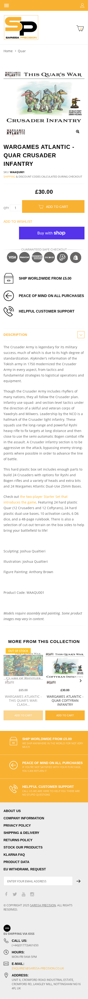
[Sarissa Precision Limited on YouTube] (23, 894)
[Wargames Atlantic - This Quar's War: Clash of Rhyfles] (23, 666)
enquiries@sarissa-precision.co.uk (38, 968)
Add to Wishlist (18, 221)
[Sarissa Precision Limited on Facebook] (6, 894)
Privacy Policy (17, 825)
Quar (22, 51)
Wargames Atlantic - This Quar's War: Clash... (23, 700)
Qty (6, 208)
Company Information (24, 818)
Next (80, 681)
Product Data (16, 862)
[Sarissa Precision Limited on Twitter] (14, 894)
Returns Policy (18, 840)
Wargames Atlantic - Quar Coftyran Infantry (65, 700)
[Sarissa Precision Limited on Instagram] (32, 894)
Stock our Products (23, 847)
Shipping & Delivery (21, 833)
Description (15, 335)
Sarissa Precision (43, 905)
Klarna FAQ (14, 854)
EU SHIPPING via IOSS (19, 934)
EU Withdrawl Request (25, 869)
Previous (7, 681)
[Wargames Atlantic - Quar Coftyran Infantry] (65, 666)
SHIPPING (9, 176)
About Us (12, 811)
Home (8, 51)
